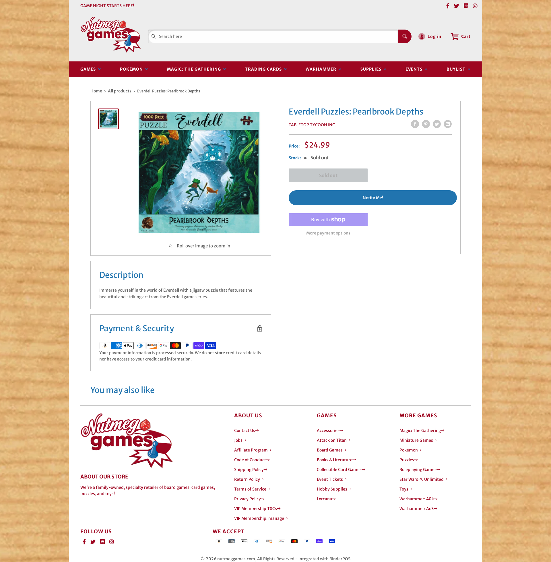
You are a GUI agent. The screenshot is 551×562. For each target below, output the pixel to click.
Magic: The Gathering (195, 69)
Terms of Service (250, 489)
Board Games (330, 450)
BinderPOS (339, 558)
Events (415, 69)
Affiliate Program (251, 450)
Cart (466, 36)
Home (96, 91)
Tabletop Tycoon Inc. (312, 124)
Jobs (238, 440)
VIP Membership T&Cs (255, 508)
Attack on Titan (332, 440)
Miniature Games (416, 440)
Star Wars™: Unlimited (421, 479)
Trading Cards (264, 69)
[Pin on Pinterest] (426, 124)
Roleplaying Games (417, 469)
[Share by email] (448, 124)
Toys (403, 489)
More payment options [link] (328, 233)
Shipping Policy (249, 469)
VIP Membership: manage (259, 518)
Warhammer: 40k (416, 498)
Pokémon (132, 69)
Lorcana (324, 498)
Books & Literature (334, 459)
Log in (434, 36)
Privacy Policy (247, 498)
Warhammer (322, 69)
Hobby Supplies (332, 489)
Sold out (328, 175)
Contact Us (244, 430)
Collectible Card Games (339, 469)
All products (119, 91)
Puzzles (406, 459)
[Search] (405, 36)
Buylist (457, 69)
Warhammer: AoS (416, 508)
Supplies (372, 69)
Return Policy (247, 479)
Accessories (328, 430)
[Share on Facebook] (415, 124)
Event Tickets (330, 479)
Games (89, 69)
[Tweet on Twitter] (437, 124)
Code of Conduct (250, 459)
